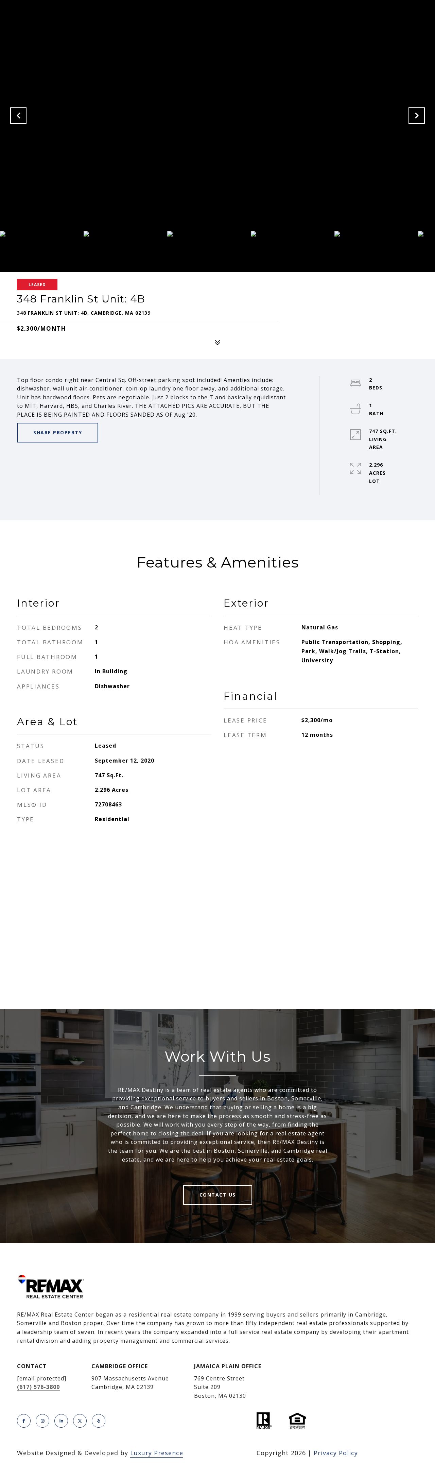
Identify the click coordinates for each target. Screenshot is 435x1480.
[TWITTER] (80, 1421)
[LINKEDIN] (61, 1421)
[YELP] (98, 1421)
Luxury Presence (156, 1453)
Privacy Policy (336, 1453)
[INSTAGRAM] (42, 1421)
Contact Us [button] (217, 1194)
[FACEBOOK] (24, 1421)
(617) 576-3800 (38, 1387)
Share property (57, 432)
